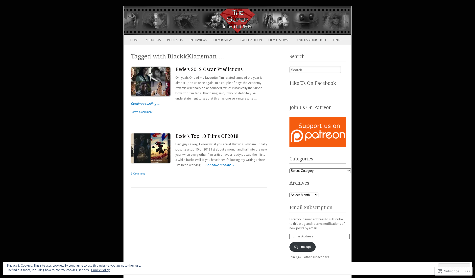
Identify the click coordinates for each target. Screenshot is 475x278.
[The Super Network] (215, 20)
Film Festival (278, 40)
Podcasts (175, 40)
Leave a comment (141, 111)
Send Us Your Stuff (311, 40)
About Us (153, 40)
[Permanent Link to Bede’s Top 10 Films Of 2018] (153, 164)
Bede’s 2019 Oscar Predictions (209, 69)
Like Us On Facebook (312, 83)
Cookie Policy (100, 270)
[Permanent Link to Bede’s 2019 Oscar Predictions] (153, 97)
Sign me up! (302, 247)
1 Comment (138, 173)
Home (134, 40)
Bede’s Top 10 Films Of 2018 (206, 136)
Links (337, 40)
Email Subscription (310, 207)
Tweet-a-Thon (251, 40)
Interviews (198, 40)
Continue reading (145, 103)
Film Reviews (223, 40)
